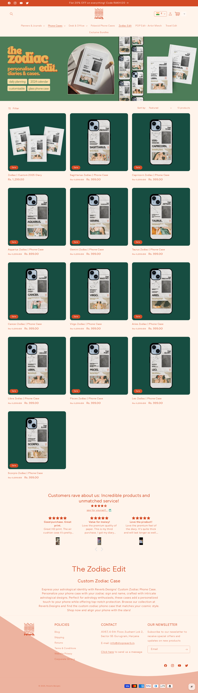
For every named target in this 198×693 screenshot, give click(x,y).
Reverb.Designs (53, 686)
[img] (99, 506)
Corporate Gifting (65, 659)
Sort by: (141, 107)
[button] (11, 13)
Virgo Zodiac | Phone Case (86, 324)
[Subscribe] (186, 649)
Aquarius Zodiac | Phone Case (26, 249)
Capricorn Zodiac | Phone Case (150, 175)
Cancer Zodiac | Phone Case (25, 324)
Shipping (59, 637)
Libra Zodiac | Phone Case (23, 398)
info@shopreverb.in (122, 643)
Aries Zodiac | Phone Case (148, 324)
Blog (57, 632)
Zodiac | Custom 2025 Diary (25, 175)
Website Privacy (63, 654)
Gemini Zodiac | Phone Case (87, 249)
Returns (59, 643)
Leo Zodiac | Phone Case (147, 398)
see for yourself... (97, 510)
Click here (107, 652)
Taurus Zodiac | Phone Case (148, 249)
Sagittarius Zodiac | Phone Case (89, 175)
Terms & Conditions (65, 648)
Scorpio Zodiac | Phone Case (25, 473)
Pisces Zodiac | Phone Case (86, 398)
